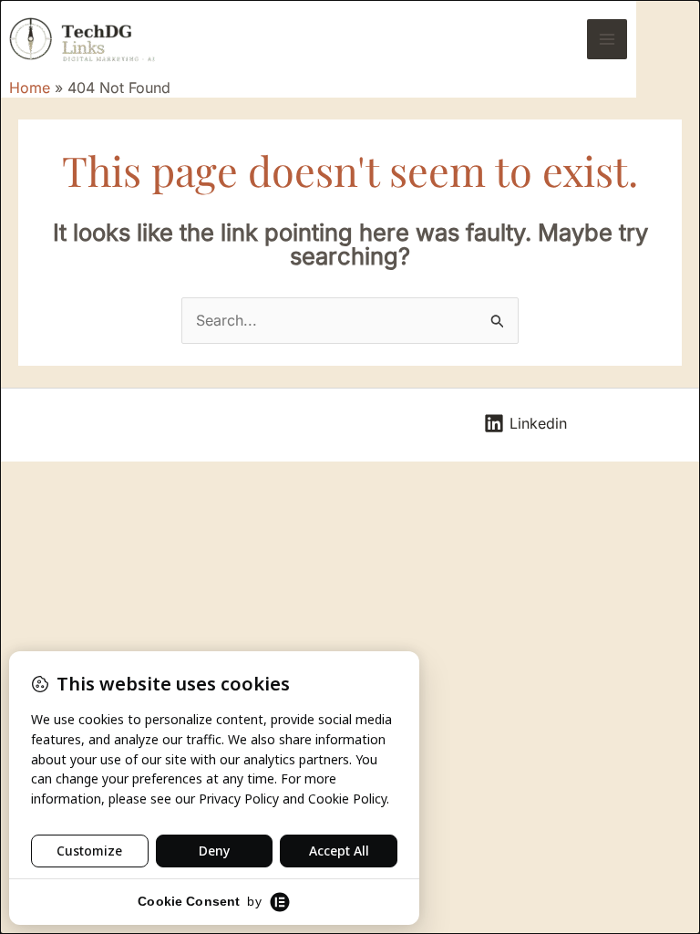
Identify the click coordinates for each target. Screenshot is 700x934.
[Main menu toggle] (607, 39)
